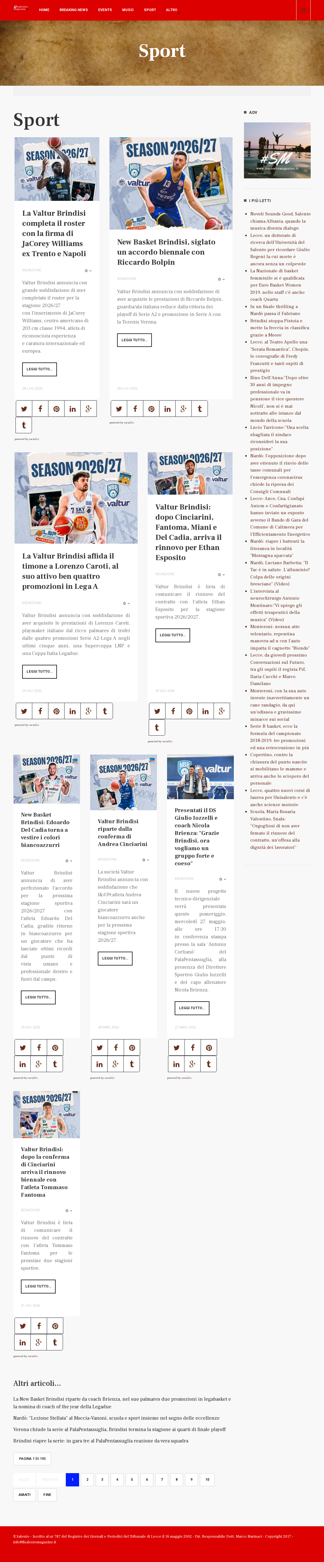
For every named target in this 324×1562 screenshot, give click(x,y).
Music (128, 10)
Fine (47, 1494)
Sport (150, 10)
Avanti (24, 1494)
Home (44, 10)
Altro (171, 10)
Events (105, 10)
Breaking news (73, 10)
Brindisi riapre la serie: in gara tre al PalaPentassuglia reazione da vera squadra (100, 1441)
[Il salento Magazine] (21, 13)
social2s (34, 439)
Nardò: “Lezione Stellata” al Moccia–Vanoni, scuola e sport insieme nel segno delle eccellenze (116, 1418)
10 (207, 1479)
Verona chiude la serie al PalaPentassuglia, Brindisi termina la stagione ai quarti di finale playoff (119, 1429)
